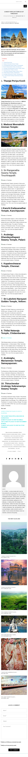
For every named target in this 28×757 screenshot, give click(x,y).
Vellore (18, 448)
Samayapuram (5, 441)
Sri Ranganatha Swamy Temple (11, 443)
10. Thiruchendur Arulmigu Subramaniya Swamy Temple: (13, 76)
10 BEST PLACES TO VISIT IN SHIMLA (12, 419)
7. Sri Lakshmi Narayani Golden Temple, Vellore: (12, 71)
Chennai (23, 434)
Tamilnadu (21, 443)
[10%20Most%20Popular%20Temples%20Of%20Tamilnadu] (6, 458)
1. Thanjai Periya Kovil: (7, 62)
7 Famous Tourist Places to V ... (9, 556)
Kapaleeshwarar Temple (17, 437)
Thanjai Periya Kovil (7, 444)
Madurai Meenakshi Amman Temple (11, 439)
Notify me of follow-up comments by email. (11, 742)
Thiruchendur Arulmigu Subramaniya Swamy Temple (13, 446)
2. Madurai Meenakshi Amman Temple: (11, 63)
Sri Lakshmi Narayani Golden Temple (17, 441)
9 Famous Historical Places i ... (8, 587)
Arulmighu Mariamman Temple (15, 432)
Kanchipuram (8, 437)
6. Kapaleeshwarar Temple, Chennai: (10, 69)
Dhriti (15, 17)
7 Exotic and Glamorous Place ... (9, 672)
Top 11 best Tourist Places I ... (8, 697)
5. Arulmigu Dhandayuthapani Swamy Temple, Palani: (14, 68)
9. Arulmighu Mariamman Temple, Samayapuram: (13, 74)
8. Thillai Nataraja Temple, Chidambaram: (11, 72)
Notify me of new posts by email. (8, 745)
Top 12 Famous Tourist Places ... (9, 612)
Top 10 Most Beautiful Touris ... (9, 634)
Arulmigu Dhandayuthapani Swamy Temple (11, 434)
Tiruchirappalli (11, 448)
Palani (21, 439)
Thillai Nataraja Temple (18, 444)
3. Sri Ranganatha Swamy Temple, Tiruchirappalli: (13, 65)
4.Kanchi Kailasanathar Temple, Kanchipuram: (12, 66)
